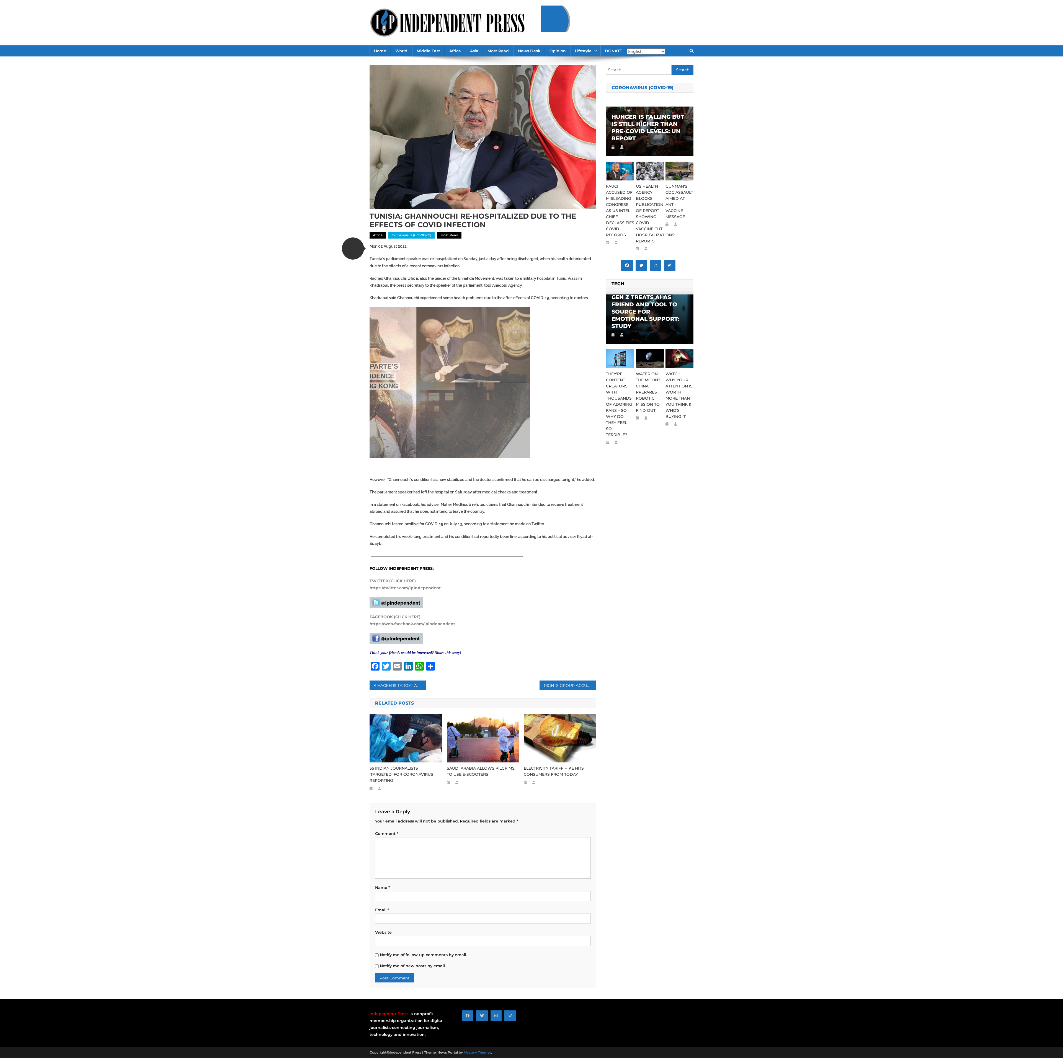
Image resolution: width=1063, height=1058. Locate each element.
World (401, 50)
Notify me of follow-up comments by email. (423, 954)
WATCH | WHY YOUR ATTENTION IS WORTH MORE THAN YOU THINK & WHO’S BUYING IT (679, 395)
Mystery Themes (477, 1052)
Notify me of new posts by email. (413, 965)
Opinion (557, 50)
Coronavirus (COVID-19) (411, 235)
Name (382, 887)
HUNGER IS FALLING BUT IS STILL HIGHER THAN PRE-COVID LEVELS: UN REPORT (648, 127)
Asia (474, 50)
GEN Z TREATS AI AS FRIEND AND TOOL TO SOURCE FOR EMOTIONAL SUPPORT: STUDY (646, 311)
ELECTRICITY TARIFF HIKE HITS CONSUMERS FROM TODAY (554, 771)
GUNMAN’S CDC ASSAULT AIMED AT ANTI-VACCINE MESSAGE (679, 201)
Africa (455, 50)
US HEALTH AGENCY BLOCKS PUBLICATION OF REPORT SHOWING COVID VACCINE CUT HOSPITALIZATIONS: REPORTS (650, 214)
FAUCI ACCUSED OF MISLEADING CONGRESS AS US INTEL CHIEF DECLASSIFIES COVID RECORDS (620, 210)
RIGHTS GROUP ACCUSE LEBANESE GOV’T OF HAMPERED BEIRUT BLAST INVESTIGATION (570, 685)
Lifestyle (583, 50)
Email (382, 909)
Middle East (428, 50)
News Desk (529, 50)
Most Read (498, 50)
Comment (386, 833)
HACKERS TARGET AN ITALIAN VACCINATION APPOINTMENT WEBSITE (401, 685)
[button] (353, 248)
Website (383, 932)
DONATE (613, 50)
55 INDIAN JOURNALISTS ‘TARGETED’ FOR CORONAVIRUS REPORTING (401, 774)
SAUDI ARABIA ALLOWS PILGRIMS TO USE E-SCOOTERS (481, 771)
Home (380, 50)
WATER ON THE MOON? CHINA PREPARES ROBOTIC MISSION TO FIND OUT (648, 392)
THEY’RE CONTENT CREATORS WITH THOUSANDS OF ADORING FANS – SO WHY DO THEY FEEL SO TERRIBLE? (619, 404)
